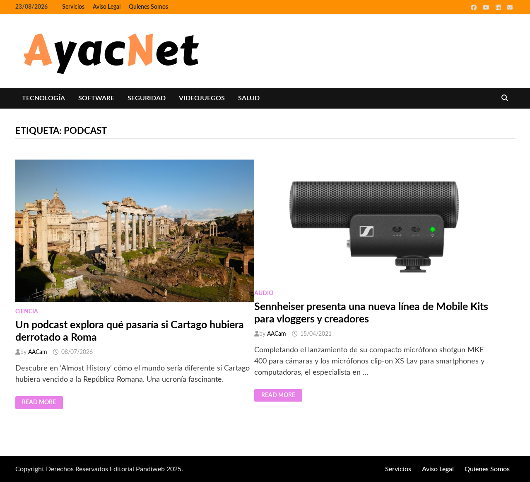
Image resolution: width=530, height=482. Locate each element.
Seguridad (147, 98)
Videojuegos (202, 98)
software (96, 98)
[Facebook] (475, 7)
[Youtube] (487, 7)
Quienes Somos (148, 7)
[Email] (510, 7)
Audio (263, 293)
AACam (37, 352)
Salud (249, 98)
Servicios (73, 7)
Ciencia (26, 312)
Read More (40, 402)
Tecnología (43, 98)
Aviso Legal (106, 7)
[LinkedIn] (499, 7)
